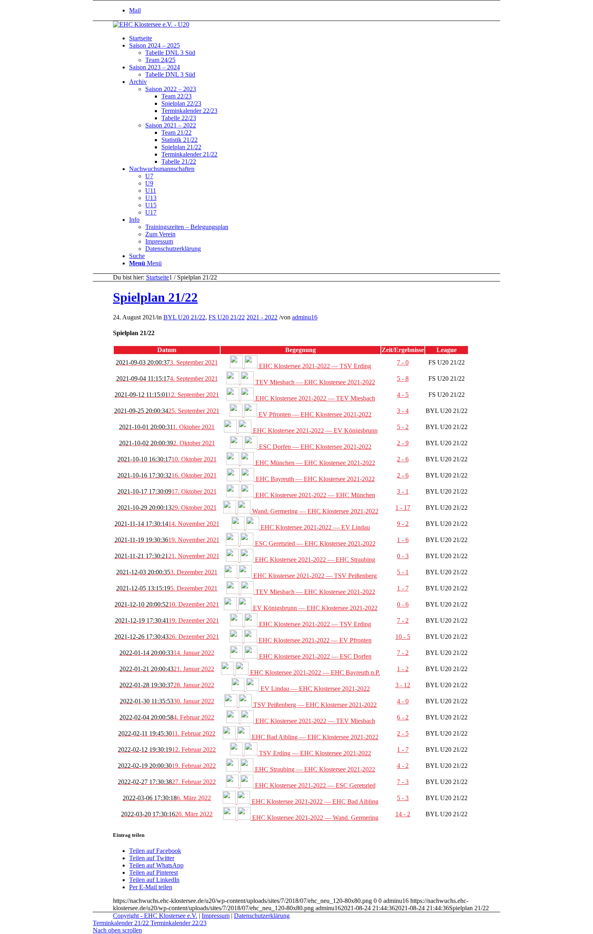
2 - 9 (403, 443)
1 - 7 (403, 588)
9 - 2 (403, 523)
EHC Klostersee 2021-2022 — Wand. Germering (314, 817)
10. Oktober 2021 (167, 459)
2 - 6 (403, 459)
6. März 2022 (167, 797)
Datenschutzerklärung (262, 915)
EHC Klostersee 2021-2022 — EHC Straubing (314, 559)
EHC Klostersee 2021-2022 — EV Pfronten (314, 640)
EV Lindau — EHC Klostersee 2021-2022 (314, 688)
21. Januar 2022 (166, 668)
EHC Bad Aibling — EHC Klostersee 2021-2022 (314, 737)
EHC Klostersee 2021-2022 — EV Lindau (314, 527)
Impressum (216, 915)
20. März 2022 (167, 814)
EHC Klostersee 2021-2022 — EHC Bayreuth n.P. (314, 672)
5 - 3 (403, 797)
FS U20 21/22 (227, 317)
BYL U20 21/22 (184, 317)
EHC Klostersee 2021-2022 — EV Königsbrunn (314, 430)
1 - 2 (403, 668)
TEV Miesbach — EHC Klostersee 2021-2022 (314, 382)
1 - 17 (402, 507)
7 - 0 (403, 362)
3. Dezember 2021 (166, 572)
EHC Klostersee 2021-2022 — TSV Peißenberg (314, 575)
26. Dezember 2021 (167, 636)
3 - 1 (403, 491)
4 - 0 (403, 701)
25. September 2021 (166, 410)
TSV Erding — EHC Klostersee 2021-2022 (314, 753)
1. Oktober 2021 (167, 426)
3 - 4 (403, 410)
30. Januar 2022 (167, 701)
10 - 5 (402, 636)
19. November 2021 (167, 539)
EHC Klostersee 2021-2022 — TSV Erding (314, 366)
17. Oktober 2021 (167, 491)
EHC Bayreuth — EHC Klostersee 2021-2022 (314, 478)
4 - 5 (403, 394)
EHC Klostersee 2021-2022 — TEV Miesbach (314, 398)
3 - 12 (402, 685)
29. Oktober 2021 (167, 507)
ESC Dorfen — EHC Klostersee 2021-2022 (314, 446)
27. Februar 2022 (167, 781)
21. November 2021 (167, 555)
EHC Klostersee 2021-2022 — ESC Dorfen (314, 656)
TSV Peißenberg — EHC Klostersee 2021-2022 (314, 704)
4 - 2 (403, 765)
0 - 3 (403, 555)
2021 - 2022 (262, 317)
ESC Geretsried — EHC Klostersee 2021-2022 (314, 543)
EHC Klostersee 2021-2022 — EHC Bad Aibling (314, 801)
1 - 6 (403, 539)
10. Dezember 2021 (167, 604)
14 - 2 (402, 814)
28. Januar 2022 (166, 685)
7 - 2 (403, 620)
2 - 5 (403, 733)
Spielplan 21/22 (155, 297)
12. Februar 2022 (167, 749)
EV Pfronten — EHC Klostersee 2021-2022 (314, 414)
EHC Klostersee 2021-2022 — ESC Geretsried (314, 785)
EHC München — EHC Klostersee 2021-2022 (314, 462)
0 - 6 (403, 604)
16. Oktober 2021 (167, 475)
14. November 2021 (167, 523)
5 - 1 (403, 572)
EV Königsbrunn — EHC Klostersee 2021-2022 (314, 608)
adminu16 (304, 317)
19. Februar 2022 (167, 765)
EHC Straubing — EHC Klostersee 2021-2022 (314, 769)
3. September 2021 (167, 362)
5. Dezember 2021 (166, 588)
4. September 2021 (167, 378)
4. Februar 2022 (166, 717)
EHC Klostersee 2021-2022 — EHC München (314, 495)
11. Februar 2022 (166, 733)
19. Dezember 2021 (167, 620)
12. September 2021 (167, 394)
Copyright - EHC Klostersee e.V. (155, 915)
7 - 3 (403, 781)
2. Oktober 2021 (167, 443)
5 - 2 (403, 426)
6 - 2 (403, 717)
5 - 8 (403, 378)
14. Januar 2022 (166, 652)
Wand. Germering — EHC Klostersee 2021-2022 (314, 511)
